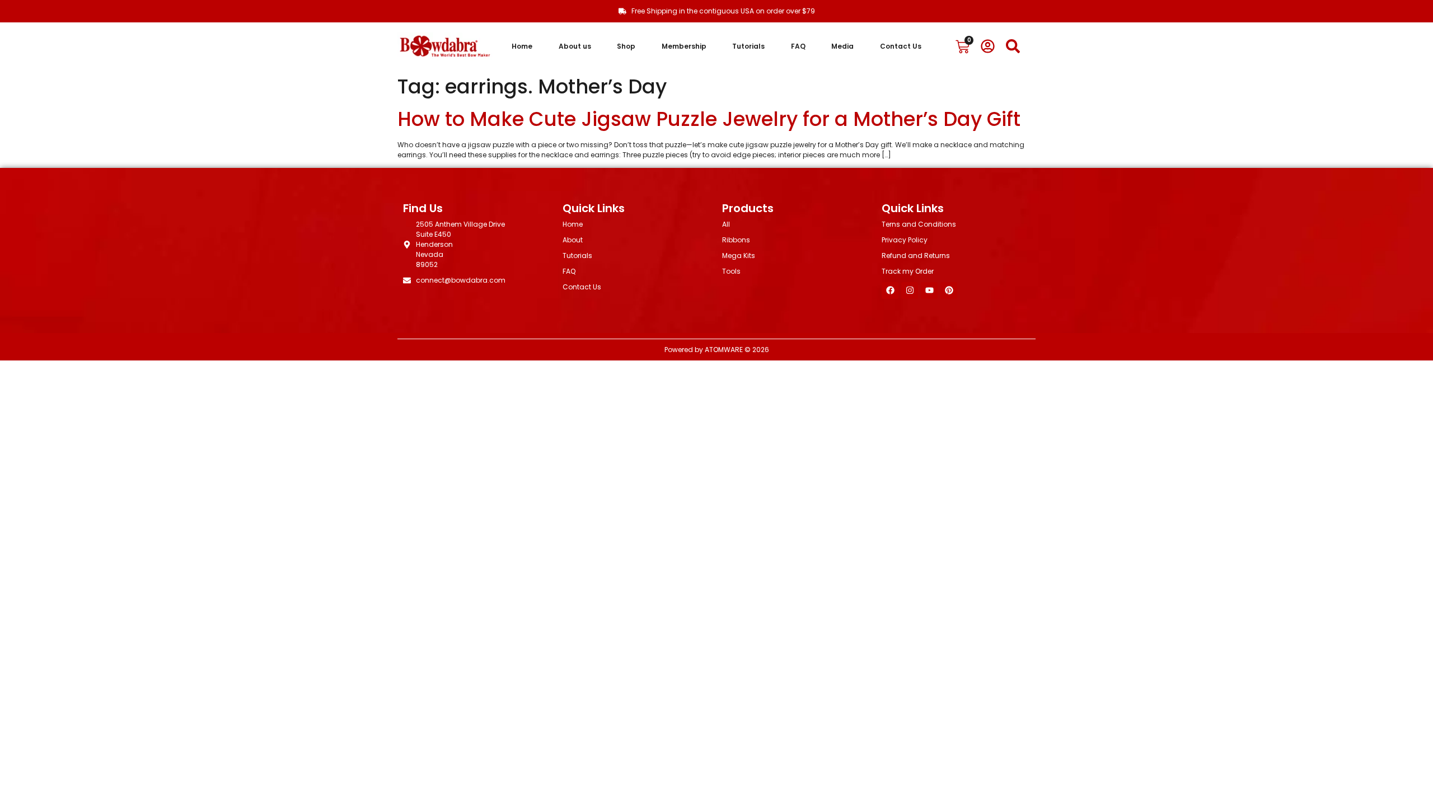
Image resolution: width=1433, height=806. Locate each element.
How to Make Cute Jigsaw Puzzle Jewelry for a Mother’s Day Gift (708, 119)
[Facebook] (890, 290)
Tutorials (748, 46)
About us (575, 46)
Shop (626, 46)
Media (842, 46)
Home (522, 46)
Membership (684, 46)
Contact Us (900, 46)
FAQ (798, 46)
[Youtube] (929, 290)
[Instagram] (909, 290)
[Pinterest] (948, 290)
